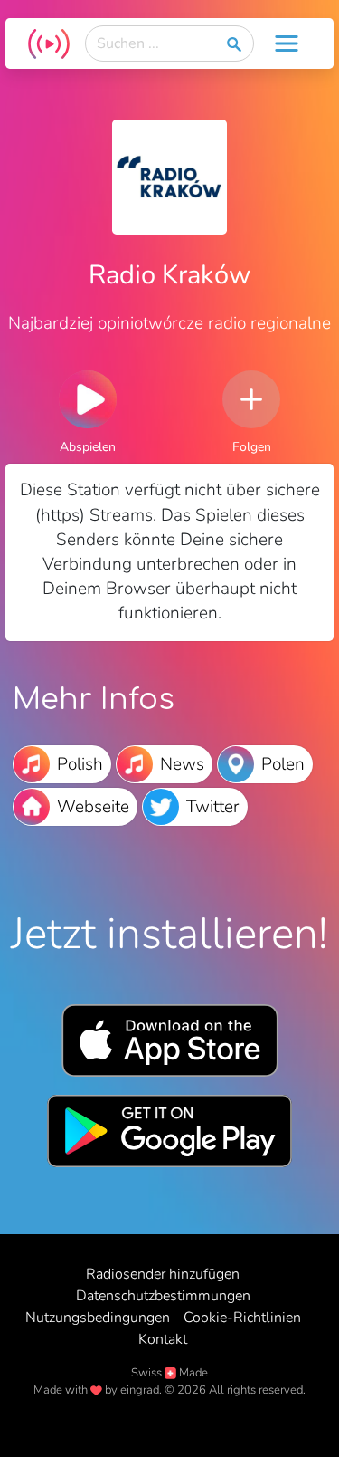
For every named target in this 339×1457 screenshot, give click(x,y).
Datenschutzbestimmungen (163, 1296)
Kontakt (162, 1339)
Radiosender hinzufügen (163, 1274)
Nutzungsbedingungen (97, 1318)
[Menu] (286, 43)
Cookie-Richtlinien (242, 1318)
